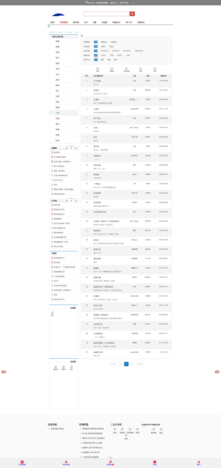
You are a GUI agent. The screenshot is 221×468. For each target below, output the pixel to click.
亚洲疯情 (85, 428)
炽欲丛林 (97, 165)
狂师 (55, 184)
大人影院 (98, 442)
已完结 (111, 46)
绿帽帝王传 (98, 352)
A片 (86, 22)
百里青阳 (97, 193)
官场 (57, 118)
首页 (52, 22)
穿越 (57, 41)
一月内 (127, 55)
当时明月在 (98, 324)
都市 (57, 123)
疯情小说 (85, 438)
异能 (57, 46)
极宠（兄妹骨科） (60, 171)
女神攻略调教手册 (60, 237)
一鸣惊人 (97, 183)
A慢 (94, 22)
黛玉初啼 (97, 258)
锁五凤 (96, 146)
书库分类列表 (57, 36)
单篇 (57, 129)
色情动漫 (100, 428)
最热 (109, 59)
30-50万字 (116, 51)
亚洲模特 (85, 452)
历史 (57, 101)
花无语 (96, 90)
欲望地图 (54, 428)
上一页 (112, 364)
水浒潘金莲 (98, 333)
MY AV (129, 22)
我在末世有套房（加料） (62, 223)
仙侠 (57, 68)
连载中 (103, 46)
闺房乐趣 (97, 277)
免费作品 (104, 42)
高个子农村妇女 (59, 166)
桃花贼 (96, 174)
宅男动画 (91, 433)
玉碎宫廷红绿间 (100, 211)
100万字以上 (139, 51)
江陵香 (96, 296)
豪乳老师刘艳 (58, 232)
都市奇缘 (57, 205)
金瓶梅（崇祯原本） (102, 314)
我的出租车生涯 (59, 194)
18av (92, 452)
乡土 (57, 74)
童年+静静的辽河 (59, 228)
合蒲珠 (96, 99)
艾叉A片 (93, 438)
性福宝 (61, 428)
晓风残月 (97, 230)
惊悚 (57, 107)
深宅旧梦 (97, 202)
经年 (95, 137)
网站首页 (60, 32)
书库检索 (64, 22)
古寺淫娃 (97, 80)
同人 (57, 90)
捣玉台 (96, 240)
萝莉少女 (98, 447)
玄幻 (57, 57)
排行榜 (76, 22)
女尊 (57, 96)
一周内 (111, 55)
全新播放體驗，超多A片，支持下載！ (113, 2)
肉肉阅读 (60, 14)
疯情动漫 (98, 433)
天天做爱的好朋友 (60, 157)
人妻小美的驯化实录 (61, 175)
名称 (115, 59)
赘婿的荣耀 (58, 219)
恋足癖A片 (101, 438)
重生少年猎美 (58, 246)
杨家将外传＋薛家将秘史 (103, 286)
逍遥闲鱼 (97, 155)
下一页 (140, 364)
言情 (57, 52)
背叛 (55, 295)
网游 (57, 85)
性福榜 (73, 307)
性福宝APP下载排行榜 (151, 424)
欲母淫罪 (57, 152)
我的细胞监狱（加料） (61, 242)
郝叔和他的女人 (59, 258)
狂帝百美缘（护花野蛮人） (63, 161)
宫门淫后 (97, 118)
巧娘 (95, 127)
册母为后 (97, 249)
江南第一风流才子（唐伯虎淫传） (107, 221)
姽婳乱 (96, 268)
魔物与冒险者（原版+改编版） (64, 189)
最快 (102, 59)
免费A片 (85, 447)
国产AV (92, 447)
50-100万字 (127, 51)
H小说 (84, 433)
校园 (57, 63)
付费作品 (114, 42)
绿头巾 (56, 281)
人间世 (96, 109)
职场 (57, 140)
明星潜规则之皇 (59, 214)
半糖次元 (116, 22)
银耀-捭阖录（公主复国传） (105, 342)
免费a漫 (93, 428)
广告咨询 (85, 457)
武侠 (57, 79)
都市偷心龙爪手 (59, 209)
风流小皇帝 (98, 305)
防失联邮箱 (94, 457)
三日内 (103, 55)
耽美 (57, 134)
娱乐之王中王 (58, 180)
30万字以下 (105, 51)
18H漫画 (85, 442)
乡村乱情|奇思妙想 (60, 285)
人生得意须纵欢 (59, 276)
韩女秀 (92, 442)
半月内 (119, 55)
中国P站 (141, 22)
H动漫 (104, 22)
